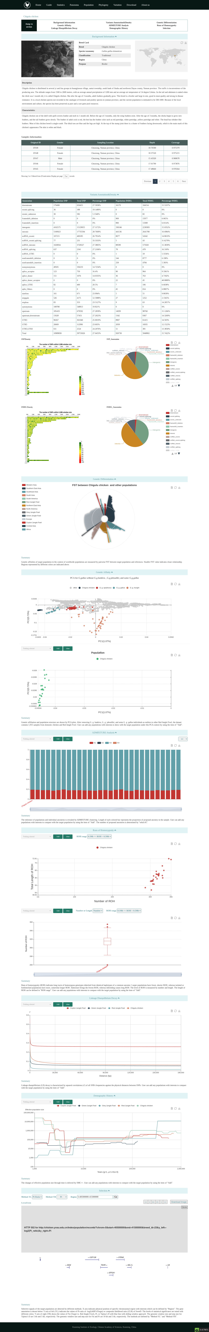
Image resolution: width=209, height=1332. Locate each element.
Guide (49, 5)
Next (184, 181)
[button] (37, 648)
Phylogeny (103, 5)
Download (131, 5)
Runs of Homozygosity (166, 25)
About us (145, 5)
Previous (147, 181)
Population (89, 5)
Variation (117, 5)
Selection (166, 28)
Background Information (64, 23)
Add (57, 648)
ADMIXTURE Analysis (119, 25)
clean (68, 648)
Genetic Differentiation (167, 23)
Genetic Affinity (64, 25)
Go (115, 1197)
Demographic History (118, 28)
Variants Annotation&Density (119, 23)
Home (38, 5)
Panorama (74, 5)
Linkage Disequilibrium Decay (64, 28)
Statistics (61, 5)
